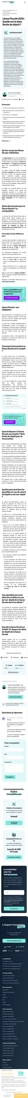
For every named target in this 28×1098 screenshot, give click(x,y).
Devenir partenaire (7, 1067)
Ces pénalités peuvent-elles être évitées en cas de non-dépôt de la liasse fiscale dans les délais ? (14, 131)
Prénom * (6, 746)
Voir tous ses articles (15, 697)
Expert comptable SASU (8, 1033)
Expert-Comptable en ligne (9, 10)
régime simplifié (19, 273)
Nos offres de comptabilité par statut (11, 966)
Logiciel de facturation (8, 978)
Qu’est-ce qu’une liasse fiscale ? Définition (13, 108)
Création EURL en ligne (8, 1050)
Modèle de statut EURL (8, 1014)
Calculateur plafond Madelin (9, 1024)
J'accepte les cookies (21, 1095)
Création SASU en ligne (8, 1048)
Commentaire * (8, 762)
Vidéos (4, 1002)
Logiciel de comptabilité (8, 975)
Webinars (4, 997)
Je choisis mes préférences (7, 1095)
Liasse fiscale (5, 15)
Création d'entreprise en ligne (9, 1045)
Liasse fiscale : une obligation (10, 114)
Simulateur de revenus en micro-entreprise (13, 1021)
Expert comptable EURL (8, 1031)
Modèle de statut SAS (7, 1011)
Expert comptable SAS (8, 1026)
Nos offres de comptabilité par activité (12, 963)
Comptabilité (5, 11)
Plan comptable (6, 1004)
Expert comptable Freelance (9, 1036)
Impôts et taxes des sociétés (9, 13)
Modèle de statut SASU (8, 1016)
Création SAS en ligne (7, 1055)
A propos (4, 1062)
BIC (15, 259)
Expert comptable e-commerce (10, 1038)
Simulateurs (5, 989)
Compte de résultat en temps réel (10, 983)
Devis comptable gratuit (14, 940)
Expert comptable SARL (8, 1029)
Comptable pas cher (7, 961)
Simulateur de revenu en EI (9, 1019)
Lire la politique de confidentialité (9, 1090)
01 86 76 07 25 (14, 934)
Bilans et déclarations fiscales (10, 980)
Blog (3, 999)
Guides (4, 994)
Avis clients (5, 1065)
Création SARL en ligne (8, 1053)
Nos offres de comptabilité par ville (11, 968)
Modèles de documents (8, 992)
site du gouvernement (8, 281)
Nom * (5, 754)
